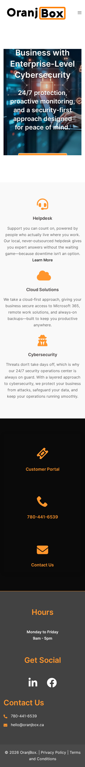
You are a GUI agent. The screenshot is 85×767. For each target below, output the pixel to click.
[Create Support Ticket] (42, 447)
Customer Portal (43, 469)
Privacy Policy (53, 752)
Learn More (42, 260)
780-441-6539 (42, 516)
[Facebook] (52, 685)
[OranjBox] (37, 12)
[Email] (42, 543)
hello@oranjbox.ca (27, 724)
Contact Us (42, 564)
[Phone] (42, 495)
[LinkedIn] (33, 685)
